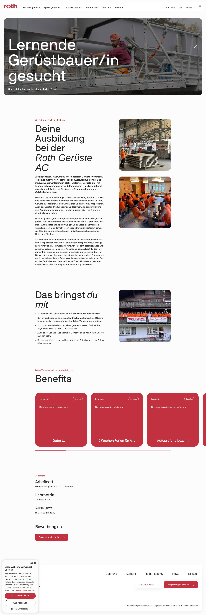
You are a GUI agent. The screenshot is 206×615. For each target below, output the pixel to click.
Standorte (170, 7)
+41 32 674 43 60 (47, 513)
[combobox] (31, 563)
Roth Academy (154, 573)
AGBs (150, 606)
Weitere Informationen (25, 590)
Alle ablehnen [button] (20, 603)
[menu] (200, 6)
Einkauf (193, 573)
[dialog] (20, 586)
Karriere (119, 8)
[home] (10, 6)
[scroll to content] (194, 45)
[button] (20, 608)
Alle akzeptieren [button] (20, 596)
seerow (195, 606)
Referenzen (92, 8)
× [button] (35, 563)
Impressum (142, 606)
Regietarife (158, 606)
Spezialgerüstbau (52, 8)
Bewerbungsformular (49, 537)
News (175, 573)
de (180, 8)
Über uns (106, 8)
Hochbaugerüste (31, 8)
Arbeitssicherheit (73, 8)
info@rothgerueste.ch (178, 585)
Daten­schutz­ (132, 606)
